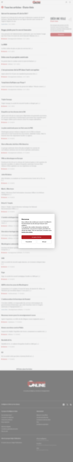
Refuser (44, 242)
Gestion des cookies (27, 232)
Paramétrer (29, 242)
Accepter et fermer (36, 237)
